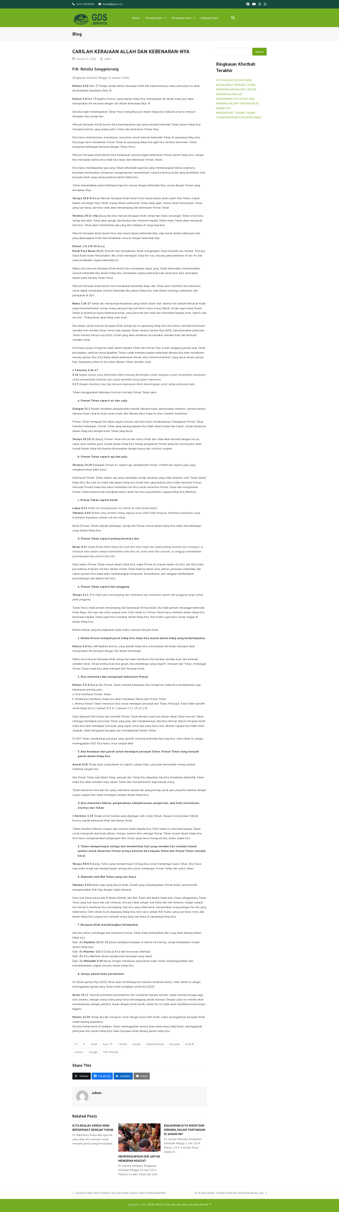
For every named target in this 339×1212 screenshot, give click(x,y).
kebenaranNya (155, 1044)
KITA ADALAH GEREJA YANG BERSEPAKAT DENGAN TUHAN (92, 1127)
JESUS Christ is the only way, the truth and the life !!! (179, 1204)
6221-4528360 (85, 4)
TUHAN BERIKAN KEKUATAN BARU (238, 117)
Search (259, 51)
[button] (233, 17)
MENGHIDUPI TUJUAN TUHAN (235, 112)
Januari (136, 1044)
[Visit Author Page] (82, 1096)
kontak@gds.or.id (112, 4)
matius (79, 1052)
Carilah (122, 1044)
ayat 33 (108, 1044)
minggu (93, 1052)
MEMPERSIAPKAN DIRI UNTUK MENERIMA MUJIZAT (139, 1158)
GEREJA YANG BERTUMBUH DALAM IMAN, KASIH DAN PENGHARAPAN (119, 1193)
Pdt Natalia (110, 1052)
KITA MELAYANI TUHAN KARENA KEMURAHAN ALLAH (229, 1193)
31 (76, 1044)
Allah (94, 1044)
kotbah (190, 1044)
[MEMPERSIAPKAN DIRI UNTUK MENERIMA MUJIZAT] (139, 1137)
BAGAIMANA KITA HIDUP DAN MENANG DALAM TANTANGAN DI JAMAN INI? (184, 1129)
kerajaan (175, 1044)
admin (107, 58)
